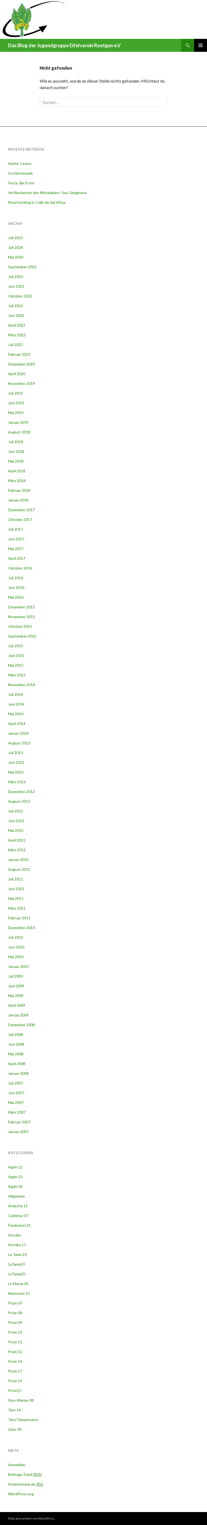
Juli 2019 (15, 393)
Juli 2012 (15, 811)
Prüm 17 (15, 1371)
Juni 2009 (16, 986)
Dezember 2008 (21, 1024)
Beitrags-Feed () (25, 1474)
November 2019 (21, 383)
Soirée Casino (19, 163)
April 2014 (16, 723)
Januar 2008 (18, 1073)
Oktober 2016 (20, 568)
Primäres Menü (200, 45)
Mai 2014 (15, 713)
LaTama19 (16, 1264)
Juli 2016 (15, 577)
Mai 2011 (15, 898)
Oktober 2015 (20, 626)
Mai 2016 (15, 597)
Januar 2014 (18, 733)
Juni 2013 (16, 762)
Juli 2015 (15, 645)
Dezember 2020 (21, 364)
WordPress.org (21, 1494)
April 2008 (16, 1063)
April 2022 (16, 325)
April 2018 (16, 471)
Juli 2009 (15, 976)
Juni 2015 (16, 655)
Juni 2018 (16, 451)
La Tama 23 (17, 1254)
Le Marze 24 (18, 1283)
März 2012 (17, 850)
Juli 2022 (15, 305)
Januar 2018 (18, 500)
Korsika (14, 1235)
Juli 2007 (15, 1083)
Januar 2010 (18, 966)
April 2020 (16, 373)
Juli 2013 (15, 752)
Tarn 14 (14, 1410)
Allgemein (16, 1196)
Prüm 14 (15, 1361)
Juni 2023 (16, 286)
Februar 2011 (19, 918)
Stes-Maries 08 (21, 1400)
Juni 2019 (16, 403)
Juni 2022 (16, 315)
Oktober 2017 (20, 519)
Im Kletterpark (20, 173)
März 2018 (17, 480)
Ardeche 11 (18, 1206)
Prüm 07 (15, 1303)
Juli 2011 (15, 879)
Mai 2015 (15, 665)
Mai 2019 (15, 412)
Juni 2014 (16, 704)
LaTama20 (16, 1274)
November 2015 (21, 616)
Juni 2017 (16, 539)
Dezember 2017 (21, 509)
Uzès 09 (15, 1429)
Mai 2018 (15, 461)
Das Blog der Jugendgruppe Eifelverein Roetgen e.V (64, 45)
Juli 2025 (15, 237)
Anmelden (16, 1464)
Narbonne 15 (19, 1293)
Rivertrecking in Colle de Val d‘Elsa (36, 202)
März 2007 (17, 1112)
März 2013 (17, 782)
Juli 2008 (15, 1034)
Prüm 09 (15, 1322)
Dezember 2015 (21, 607)
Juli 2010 (15, 937)
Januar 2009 (18, 1015)
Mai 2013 (15, 772)
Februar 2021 (19, 354)
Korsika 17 (17, 1244)
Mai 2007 (15, 1102)
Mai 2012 (15, 830)
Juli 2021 (15, 344)
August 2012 (19, 801)
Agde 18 (15, 1186)
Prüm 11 (15, 1342)
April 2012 (16, 840)
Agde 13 (15, 1176)
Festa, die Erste (21, 183)
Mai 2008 (15, 1054)
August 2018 (19, 432)
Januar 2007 (18, 1131)
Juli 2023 (15, 276)
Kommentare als (25, 1484)
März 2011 (17, 908)
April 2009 (16, 1005)
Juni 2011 (16, 888)
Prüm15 (14, 1390)
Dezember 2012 (21, 791)
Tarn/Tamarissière (23, 1419)
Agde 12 (15, 1167)
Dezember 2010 (21, 927)
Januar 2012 (18, 859)
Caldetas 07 (18, 1215)
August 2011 (19, 869)
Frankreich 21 (19, 1225)
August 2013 (19, 743)
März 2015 (17, 675)
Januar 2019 (18, 422)
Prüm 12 (15, 1351)
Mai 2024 (15, 257)
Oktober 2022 (20, 296)
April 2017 (16, 558)
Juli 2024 (15, 247)
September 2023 (22, 267)
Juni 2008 (16, 1044)
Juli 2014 (15, 694)
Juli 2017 (15, 529)
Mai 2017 (15, 548)
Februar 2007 (19, 1122)
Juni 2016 (16, 587)
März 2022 (17, 335)
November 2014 (21, 684)
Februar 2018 (19, 490)
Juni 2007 (16, 1092)
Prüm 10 (15, 1332)
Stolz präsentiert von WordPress (31, 1518)
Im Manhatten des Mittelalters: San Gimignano (47, 192)
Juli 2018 (15, 441)
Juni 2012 (16, 820)
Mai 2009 (15, 995)
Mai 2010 (15, 956)
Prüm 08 (15, 1312)
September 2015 (22, 636)
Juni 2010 (16, 947)
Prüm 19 (15, 1380)
